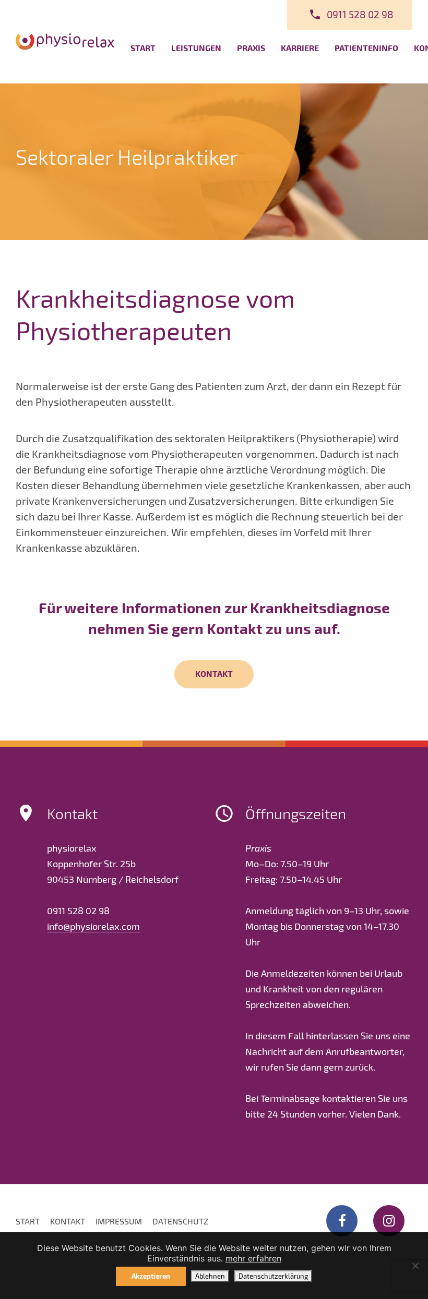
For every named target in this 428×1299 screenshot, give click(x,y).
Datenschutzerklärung (273, 1276)
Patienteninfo (366, 48)
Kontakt (214, 673)
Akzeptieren (151, 1276)
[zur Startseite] (65, 41)
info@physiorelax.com (93, 926)
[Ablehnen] (415, 1265)
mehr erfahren (253, 1258)
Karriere (300, 48)
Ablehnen (210, 1276)
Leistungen (196, 48)
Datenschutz (180, 1221)
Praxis (251, 48)
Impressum (119, 1221)
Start (143, 48)
